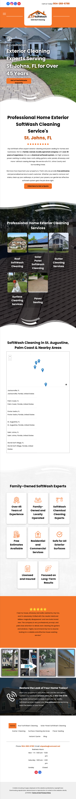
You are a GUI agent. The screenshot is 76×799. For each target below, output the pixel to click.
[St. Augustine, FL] (42, 370)
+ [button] (10, 356)
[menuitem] (12, 725)
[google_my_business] (15, 4)
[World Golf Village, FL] (35, 367)
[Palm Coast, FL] (46, 385)
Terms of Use (36, 793)
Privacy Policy (46, 793)
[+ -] (38, 370)
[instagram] (11, 4)
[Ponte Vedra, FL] (39, 361)
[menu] (4, 13)
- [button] (10, 359)
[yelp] (19, 4)
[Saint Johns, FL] (36, 363)
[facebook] (8, 4)
